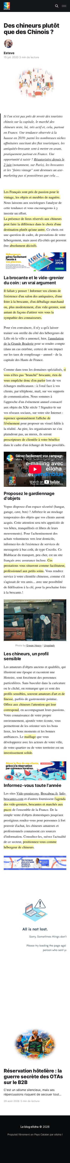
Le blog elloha (30, 1126)
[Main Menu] (64, 6)
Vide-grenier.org (27, 793)
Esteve (9, 53)
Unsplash (49, 645)
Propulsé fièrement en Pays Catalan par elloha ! (35, 1134)
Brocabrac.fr (49, 793)
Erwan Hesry (34, 645)
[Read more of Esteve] (8, 43)
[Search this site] (57, 6)
